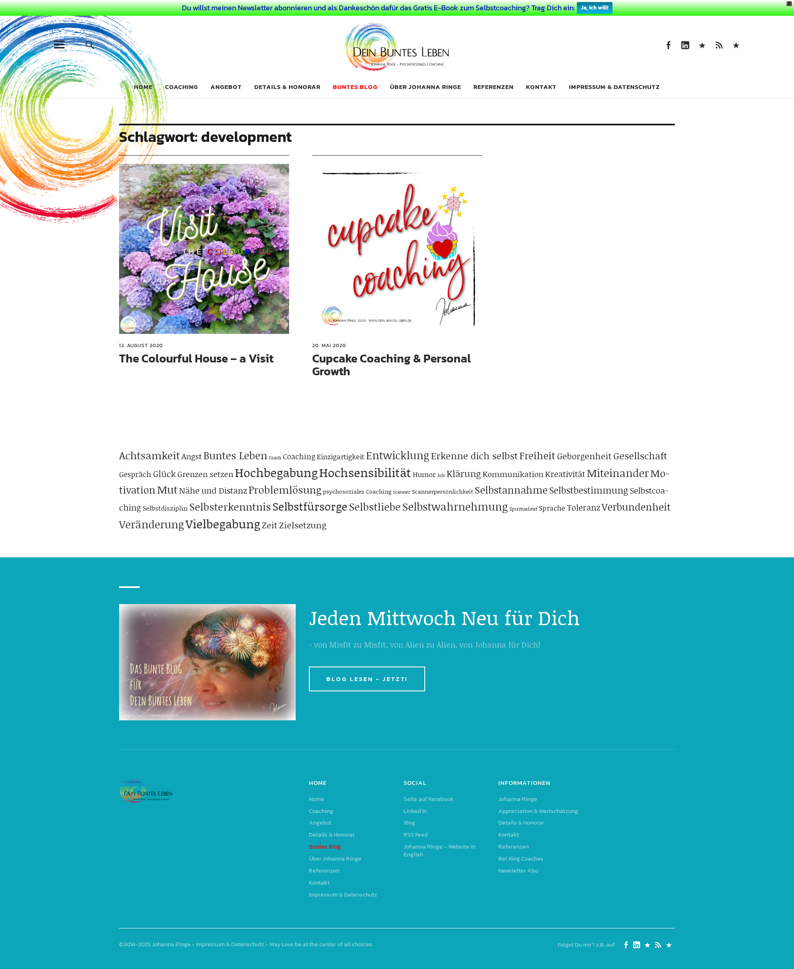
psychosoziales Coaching (357, 491)
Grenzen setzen (205, 474)
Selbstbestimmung (588, 490)
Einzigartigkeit (340, 456)
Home (143, 86)
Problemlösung (285, 489)
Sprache (552, 508)
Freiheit (537, 455)
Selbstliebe (375, 506)
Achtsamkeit (149, 455)
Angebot (226, 86)
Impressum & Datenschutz (614, 86)
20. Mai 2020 (329, 345)
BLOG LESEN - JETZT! (367, 679)
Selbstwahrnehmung (455, 506)
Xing (702, 44)
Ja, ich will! (594, 8)
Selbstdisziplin (165, 508)
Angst (192, 456)
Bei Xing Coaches (520, 858)
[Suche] (89, 44)
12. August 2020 (141, 345)
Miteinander (618, 472)
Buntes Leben (235, 455)
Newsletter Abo (518, 870)
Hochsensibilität (365, 472)
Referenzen (494, 86)
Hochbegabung (276, 472)
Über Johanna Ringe (425, 86)
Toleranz (583, 507)
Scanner (401, 492)
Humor (424, 474)
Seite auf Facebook (668, 44)
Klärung (464, 473)
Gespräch (135, 474)
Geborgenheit (584, 456)
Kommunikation (513, 474)
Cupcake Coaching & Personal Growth (391, 365)
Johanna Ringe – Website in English (736, 44)
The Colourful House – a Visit (196, 358)
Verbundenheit (636, 506)
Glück (164, 474)
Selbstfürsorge (310, 506)
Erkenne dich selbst (474, 455)
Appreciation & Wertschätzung (538, 811)
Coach (275, 457)
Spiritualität (523, 508)
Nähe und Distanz (213, 490)
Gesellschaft (640, 455)
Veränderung (151, 524)
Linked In (685, 44)
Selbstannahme (511, 489)
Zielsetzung (302, 525)
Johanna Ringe (517, 799)
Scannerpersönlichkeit (442, 491)
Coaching (181, 86)
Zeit (269, 525)
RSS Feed (719, 44)
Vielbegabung (223, 523)
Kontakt (541, 86)
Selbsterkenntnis (230, 506)
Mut (167, 489)
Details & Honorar (287, 86)
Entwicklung (397, 455)
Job (441, 475)
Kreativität (565, 474)
